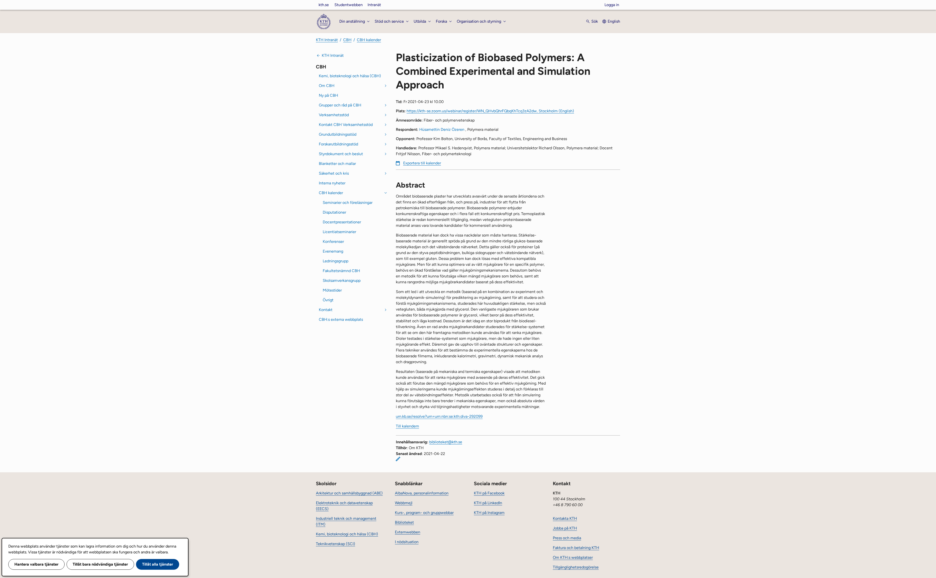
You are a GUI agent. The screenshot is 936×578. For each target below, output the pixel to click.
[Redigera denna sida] (398, 459)
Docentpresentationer (342, 222)
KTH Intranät (327, 40)
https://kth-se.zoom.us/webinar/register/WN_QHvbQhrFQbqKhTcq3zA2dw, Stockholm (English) (490, 111)
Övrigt (328, 300)
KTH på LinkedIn (488, 503)
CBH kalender (369, 40)
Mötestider (332, 290)
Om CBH (326, 85)
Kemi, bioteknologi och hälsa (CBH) (350, 76)
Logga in (611, 4)
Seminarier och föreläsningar (347, 202)
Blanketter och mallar (337, 163)
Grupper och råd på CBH (340, 105)
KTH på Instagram (489, 512)
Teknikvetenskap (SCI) (335, 543)
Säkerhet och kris (334, 173)
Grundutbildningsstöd (337, 134)
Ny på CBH (328, 95)
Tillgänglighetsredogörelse (576, 567)
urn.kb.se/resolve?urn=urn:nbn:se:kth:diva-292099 (439, 416)
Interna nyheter (332, 183)
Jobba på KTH (565, 528)
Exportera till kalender (422, 163)
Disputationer (334, 212)
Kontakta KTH (565, 518)
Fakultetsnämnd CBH (341, 270)
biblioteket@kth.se (445, 442)
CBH (347, 40)
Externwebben (407, 532)
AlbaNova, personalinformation (421, 493)
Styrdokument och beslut (341, 154)
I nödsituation (407, 542)
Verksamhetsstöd (334, 115)
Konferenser (333, 241)
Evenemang (333, 251)
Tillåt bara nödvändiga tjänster (100, 564)
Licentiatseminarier (339, 231)
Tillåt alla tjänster (157, 564)
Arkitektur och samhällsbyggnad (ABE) (349, 493)
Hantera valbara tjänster (36, 564)
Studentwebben (348, 4)
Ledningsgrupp (335, 261)
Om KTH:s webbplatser (573, 557)
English (614, 21)
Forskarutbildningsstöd (338, 144)
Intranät (374, 4)
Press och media (567, 538)
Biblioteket (404, 522)
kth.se (324, 4)
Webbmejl (403, 503)
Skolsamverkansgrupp (342, 280)
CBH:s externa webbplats (341, 319)
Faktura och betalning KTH (576, 547)
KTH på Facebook (489, 493)
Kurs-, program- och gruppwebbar (424, 512)
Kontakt (325, 309)
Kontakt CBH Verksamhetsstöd (346, 124)
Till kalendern (407, 426)
